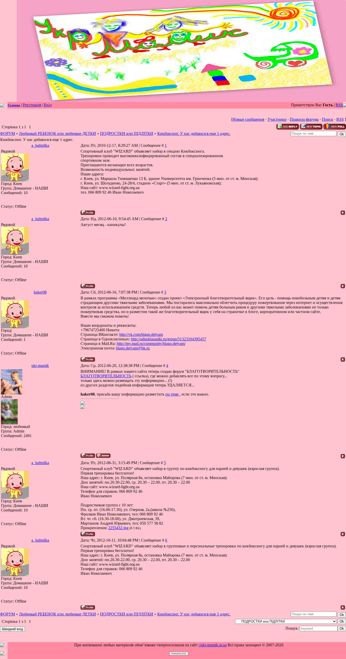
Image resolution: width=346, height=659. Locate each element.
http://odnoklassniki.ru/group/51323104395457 (168, 339)
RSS (339, 105)
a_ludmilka (40, 145)
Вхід (48, 105)
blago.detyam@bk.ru (133, 348)
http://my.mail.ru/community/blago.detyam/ (151, 343)
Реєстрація (32, 105)
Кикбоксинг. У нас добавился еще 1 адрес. (193, 133)
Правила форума (304, 119)
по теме (172, 394)
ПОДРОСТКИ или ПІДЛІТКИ (126, 133)
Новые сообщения (248, 119)
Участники (276, 119)
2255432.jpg (118, 528)
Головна (14, 105)
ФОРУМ (7, 133)
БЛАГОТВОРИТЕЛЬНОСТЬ (106, 376)
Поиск (327, 119)
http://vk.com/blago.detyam (141, 334)
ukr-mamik (40, 365)
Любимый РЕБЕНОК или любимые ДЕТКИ (57, 133)
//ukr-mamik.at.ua (213, 645)
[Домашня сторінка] (103, 455)
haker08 (40, 292)
